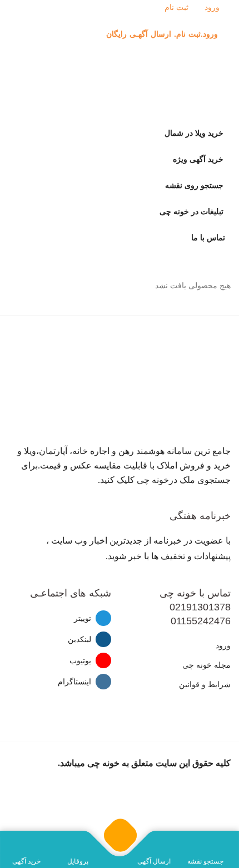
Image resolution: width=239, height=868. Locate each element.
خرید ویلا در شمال (194, 133)
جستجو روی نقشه (194, 185)
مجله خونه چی (206, 665)
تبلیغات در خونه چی (191, 212)
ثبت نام (178, 7)
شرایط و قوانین (205, 684)
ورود (213, 7)
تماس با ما (208, 238)
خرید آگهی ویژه (198, 159)
